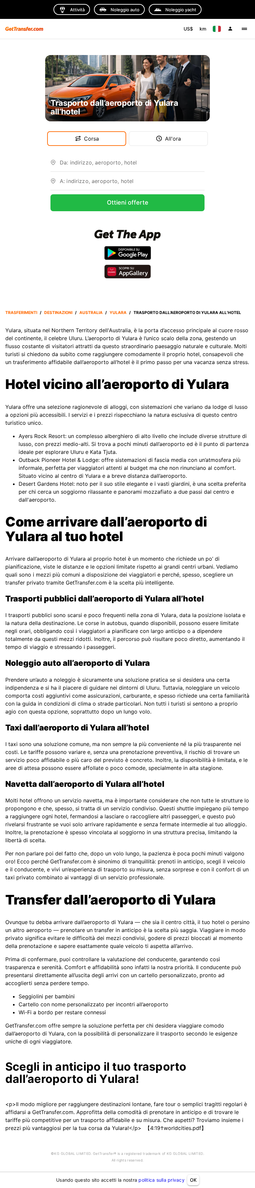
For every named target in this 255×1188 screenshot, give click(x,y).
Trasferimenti (21, 312)
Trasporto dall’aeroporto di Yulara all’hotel (187, 312)
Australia (91, 312)
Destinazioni (58, 312)
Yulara (118, 312)
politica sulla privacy (161, 1180)
